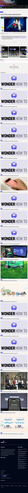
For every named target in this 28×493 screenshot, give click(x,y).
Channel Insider (25, 485)
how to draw (6, 33)
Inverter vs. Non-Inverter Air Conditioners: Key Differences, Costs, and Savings (12, 433)
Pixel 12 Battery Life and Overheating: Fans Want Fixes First (9, 192)
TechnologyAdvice (7, 485)
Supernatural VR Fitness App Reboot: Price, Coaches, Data (9, 391)
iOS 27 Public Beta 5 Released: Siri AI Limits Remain (8, 412)
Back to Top (3, 480)
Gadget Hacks (5, 5)
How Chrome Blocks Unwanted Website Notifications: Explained (10, 226)
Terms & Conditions (3, 470)
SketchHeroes (14, 4)
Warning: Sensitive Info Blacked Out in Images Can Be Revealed (22, 468)
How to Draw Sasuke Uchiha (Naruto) (7, 32)
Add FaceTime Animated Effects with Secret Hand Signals (22, 459)
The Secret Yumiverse (21, 7)
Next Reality (9, 5)
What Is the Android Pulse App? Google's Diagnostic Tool (9, 106)
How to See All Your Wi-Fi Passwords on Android (22, 449)
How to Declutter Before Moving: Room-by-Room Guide (9, 301)
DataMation (19, 485)
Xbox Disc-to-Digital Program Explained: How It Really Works (9, 141)
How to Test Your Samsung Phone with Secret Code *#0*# (22, 461)
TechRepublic (12, 485)
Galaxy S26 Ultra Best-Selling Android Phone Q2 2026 (8, 123)
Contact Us (2, 473)
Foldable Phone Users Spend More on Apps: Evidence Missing (9, 209)
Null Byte (12, 5)
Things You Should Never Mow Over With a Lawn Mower (9, 280)
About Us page (6, 455)
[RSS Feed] (5, 457)
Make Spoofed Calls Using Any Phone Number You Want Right (22, 466)
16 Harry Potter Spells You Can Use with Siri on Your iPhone (22, 455)
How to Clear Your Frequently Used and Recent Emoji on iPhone (22, 464)
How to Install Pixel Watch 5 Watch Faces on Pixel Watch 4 (9, 158)
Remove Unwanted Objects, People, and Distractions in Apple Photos (22, 451)
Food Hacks (12, 7)
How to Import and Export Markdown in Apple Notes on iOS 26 (10, 336)
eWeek (16, 485)
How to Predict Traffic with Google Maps (22, 457)
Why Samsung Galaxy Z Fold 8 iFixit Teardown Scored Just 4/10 (10, 175)
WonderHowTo (1, 5)
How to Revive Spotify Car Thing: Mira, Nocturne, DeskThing (9, 259)
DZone (2, 487)
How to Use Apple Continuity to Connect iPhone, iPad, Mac (9, 353)
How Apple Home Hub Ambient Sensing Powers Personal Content (10, 370)
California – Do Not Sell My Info (4, 474)
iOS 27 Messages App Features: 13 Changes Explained (8, 89)
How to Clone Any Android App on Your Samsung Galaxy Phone (22, 453)
